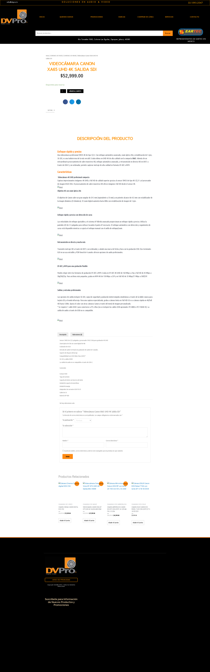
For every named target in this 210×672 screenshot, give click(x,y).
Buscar (168, 33)
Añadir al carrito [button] (65, 520)
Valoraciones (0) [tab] (77, 334)
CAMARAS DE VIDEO (56, 56)
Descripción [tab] (62, 334)
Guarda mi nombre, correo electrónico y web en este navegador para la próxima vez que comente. (93, 451)
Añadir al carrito (75, 91)
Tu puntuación (68, 420)
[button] (65, 101)
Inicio (47, 56)
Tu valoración (67, 425)
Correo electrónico (112, 441)
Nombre (65, 441)
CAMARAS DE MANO (70, 56)
